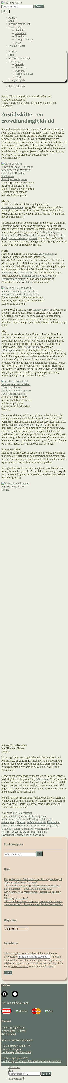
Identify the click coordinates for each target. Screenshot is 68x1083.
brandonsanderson (11, 819)
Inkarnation (42, 779)
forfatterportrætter (42, 309)
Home (4, 96)
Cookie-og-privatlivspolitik (16, 1052)
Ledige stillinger (24, 39)
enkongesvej (8, 822)
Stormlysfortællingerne (36, 828)
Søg (10, 1070)
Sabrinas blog (29, 275)
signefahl (53, 825)
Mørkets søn (33, 346)
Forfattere (20, 33)
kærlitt (4, 825)
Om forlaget (15, 26)
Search (39, 6)
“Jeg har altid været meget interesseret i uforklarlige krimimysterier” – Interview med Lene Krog (32, 887)
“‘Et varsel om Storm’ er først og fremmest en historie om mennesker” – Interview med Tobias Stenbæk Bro (33, 903)
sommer (18, 828)
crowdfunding (46, 253)
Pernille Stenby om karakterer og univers (32, 237)
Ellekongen (7, 350)
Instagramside (25, 272)
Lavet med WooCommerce (46, 1061)
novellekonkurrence (12, 207)
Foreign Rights (16, 45)
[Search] (39, 853)
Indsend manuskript (19, 23)
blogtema (41, 816)
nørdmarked (39, 825)
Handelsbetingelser (11, 1049)
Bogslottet (26, 281)
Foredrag (20, 36)
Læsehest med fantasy (13, 278)
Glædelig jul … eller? (16, 898)
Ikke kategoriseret (20, 96)
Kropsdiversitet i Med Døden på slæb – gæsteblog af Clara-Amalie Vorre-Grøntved (33, 881)
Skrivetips (6, 828)
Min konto (14, 1067)
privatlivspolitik (19, 966)
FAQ (18, 42)
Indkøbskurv (16, 1078)
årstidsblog (14, 816)
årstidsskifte (27, 816)
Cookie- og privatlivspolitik (16, 1061)
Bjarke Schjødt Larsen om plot (35, 235)
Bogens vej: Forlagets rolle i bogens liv (22, 834)
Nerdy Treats (45, 275)
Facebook (6, 272)
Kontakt (19, 30)
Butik (11, 20)
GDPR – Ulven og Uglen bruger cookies (24, 831)
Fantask (21, 822)
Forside (12, 17)
